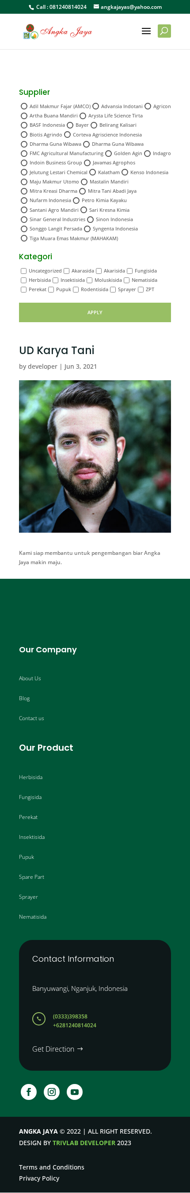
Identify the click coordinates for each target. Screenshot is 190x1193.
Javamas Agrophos (114, 162)
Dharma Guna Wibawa (55, 143)
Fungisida (146, 270)
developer (42, 366)
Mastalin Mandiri (109, 181)
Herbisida (40, 280)
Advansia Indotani (122, 106)
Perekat (37, 289)
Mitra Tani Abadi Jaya (112, 190)
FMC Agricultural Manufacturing (66, 153)
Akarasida (83, 270)
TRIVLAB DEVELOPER (84, 1142)
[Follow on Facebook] (29, 1092)
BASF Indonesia (47, 124)
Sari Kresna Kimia (109, 210)
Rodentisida (94, 289)
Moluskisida (108, 280)
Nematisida (144, 280)
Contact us (31, 718)
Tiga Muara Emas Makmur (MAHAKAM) (74, 238)
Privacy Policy (39, 1178)
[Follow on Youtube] (75, 1092)
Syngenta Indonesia (115, 228)
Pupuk (63, 289)
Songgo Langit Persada (56, 228)
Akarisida (114, 270)
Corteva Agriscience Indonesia (107, 134)
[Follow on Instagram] (52, 1092)
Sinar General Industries (57, 219)
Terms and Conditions (51, 1167)
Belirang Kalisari (118, 124)
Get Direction (53, 1049)
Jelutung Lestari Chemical (58, 172)
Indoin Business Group (56, 162)
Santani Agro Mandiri (54, 210)
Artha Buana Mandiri (54, 115)
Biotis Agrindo (46, 134)
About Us (30, 678)
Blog (24, 698)
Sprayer (127, 289)
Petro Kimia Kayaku (104, 200)
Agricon (162, 106)
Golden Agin (128, 153)
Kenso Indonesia (149, 172)
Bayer (82, 124)
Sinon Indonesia (114, 219)
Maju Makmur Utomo (54, 181)
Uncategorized (45, 270)
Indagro (162, 153)
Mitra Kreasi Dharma (53, 190)
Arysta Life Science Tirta (115, 115)
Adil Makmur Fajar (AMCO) (60, 106)
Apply (95, 312)
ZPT (150, 289)
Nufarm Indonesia (50, 200)
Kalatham (109, 172)
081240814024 (68, 7)
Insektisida (73, 280)
